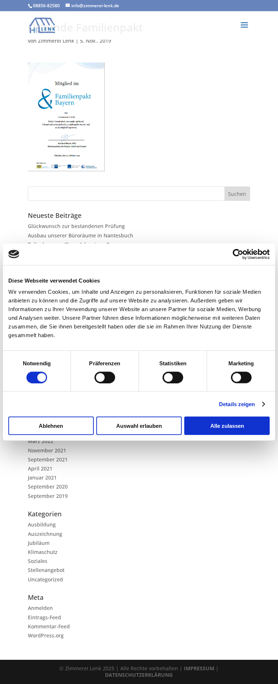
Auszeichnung (45, 533)
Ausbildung (42, 524)
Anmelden (40, 608)
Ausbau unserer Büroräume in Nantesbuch (80, 235)
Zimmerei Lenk (56, 40)
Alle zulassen (227, 426)
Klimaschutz (43, 552)
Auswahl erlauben (139, 426)
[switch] (104, 377)
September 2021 (48, 459)
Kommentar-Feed (49, 626)
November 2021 (47, 450)
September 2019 (48, 495)
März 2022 (40, 441)
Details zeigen (237, 404)
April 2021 (40, 468)
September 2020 (48, 486)
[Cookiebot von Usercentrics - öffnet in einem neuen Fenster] (238, 254)
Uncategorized (45, 579)
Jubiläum (39, 542)
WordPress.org (46, 635)
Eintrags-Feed (44, 617)
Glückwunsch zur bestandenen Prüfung (76, 226)
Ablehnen (51, 426)
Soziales (37, 561)
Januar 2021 (42, 477)
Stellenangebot (46, 570)
